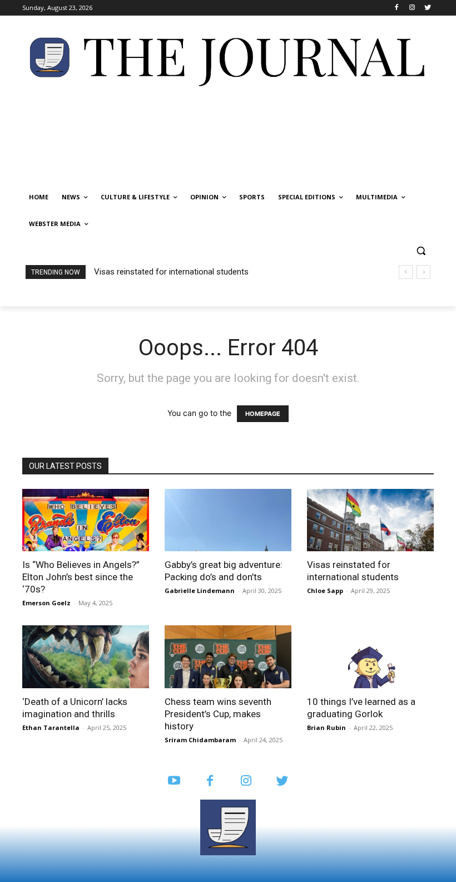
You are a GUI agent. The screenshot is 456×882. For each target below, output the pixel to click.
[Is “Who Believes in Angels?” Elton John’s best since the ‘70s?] (85, 520)
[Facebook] (396, 8)
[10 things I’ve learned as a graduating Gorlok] (370, 656)
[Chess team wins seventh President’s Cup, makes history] (228, 656)
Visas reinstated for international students (171, 272)
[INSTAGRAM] (246, 781)
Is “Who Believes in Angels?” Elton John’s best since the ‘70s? (81, 577)
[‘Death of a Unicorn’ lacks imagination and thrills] (85, 656)
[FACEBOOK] (210, 781)
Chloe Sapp (325, 590)
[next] (423, 272)
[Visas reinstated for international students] (370, 520)
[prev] (406, 272)
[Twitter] (427, 8)
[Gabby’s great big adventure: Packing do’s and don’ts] (228, 520)
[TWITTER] (282, 781)
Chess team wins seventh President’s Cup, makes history (218, 714)
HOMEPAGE (262, 414)
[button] (421, 251)
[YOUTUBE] (173, 781)
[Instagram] (411, 8)
